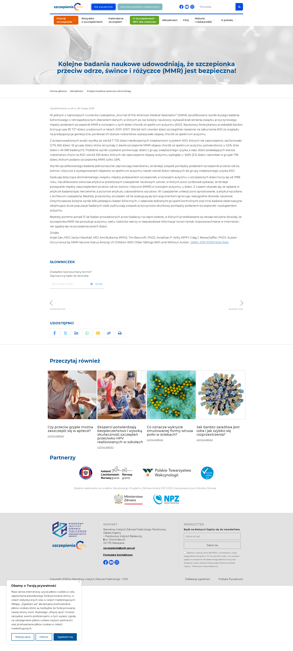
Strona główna (58, 91)
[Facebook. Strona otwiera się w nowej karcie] (181, 7)
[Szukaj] (239, 7)
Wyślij (98, 283)
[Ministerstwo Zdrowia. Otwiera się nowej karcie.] (128, 499)
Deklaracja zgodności (197, 579)
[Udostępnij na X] (65, 333)
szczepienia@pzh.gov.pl (119, 548)
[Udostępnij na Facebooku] (54, 333)
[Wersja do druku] (119, 333)
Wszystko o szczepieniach (92, 20)
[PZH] (72, 529)
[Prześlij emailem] (98, 333)
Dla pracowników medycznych (140, 6)
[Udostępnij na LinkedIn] (76, 333)
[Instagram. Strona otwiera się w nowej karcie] (192, 7)
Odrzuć (44, 636)
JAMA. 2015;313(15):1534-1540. (209, 242)
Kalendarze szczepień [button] (116, 20)
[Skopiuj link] (109, 333)
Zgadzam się (65, 636)
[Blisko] (79, 582)
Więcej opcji (22, 636)
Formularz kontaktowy (118, 554)
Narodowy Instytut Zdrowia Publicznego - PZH (100, 579)
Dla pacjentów (103, 6)
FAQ (186, 20)
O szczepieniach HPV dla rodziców (144, 20)
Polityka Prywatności (230, 579)
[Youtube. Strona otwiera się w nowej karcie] (187, 7)
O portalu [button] (227, 20)
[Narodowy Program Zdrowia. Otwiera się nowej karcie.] (166, 499)
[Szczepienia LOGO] (72, 545)
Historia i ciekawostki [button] (203, 20)
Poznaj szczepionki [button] (64, 20)
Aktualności (169, 20)
